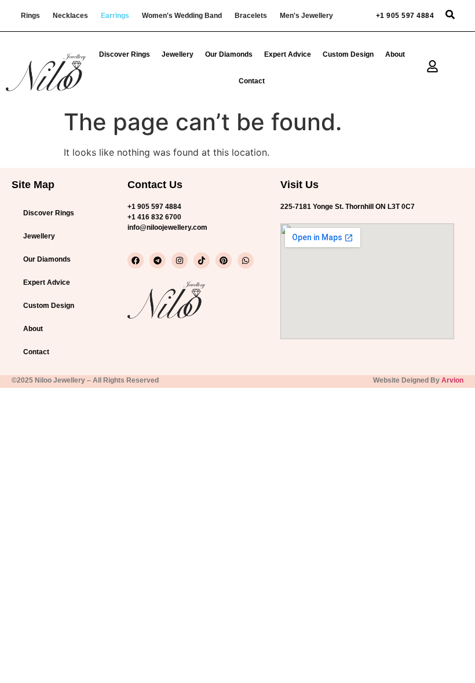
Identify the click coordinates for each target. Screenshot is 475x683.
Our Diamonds (229, 54)
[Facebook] (135, 260)
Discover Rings (124, 54)
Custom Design (348, 54)
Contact (252, 81)
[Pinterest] (223, 260)
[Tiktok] (201, 260)
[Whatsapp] (245, 260)
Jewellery (177, 54)
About (395, 54)
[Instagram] (179, 260)
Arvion (452, 380)
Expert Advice (287, 54)
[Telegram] (157, 260)
